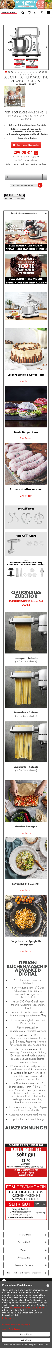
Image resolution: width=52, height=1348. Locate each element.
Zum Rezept (26, 381)
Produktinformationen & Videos (24, 213)
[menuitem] (23, 12)
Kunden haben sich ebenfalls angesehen (24, 1272)
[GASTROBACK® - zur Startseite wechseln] (9, 12)
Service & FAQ (24, 1242)
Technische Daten (24, 1234)
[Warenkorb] (36, 12)
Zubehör (24, 1250)
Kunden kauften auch (24, 1265)
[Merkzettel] (29, 12)
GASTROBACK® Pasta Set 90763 (26, 602)
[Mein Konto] (42, 12)
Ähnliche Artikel (24, 1257)
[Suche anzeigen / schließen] (23, 13)
